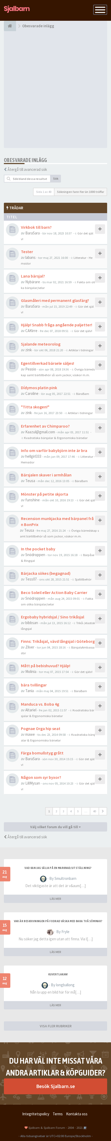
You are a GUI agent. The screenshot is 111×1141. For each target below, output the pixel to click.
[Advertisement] (55, 89)
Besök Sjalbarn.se (55, 1086)
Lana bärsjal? (33, 276)
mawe (30, 734)
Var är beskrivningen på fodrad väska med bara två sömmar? (58, 921)
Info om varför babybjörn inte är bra (54, 450)
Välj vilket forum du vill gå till (54, 827)
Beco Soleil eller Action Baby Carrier (54, 592)
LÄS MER (55, 899)
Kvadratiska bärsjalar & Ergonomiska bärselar (56, 438)
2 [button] (56, 811)
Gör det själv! (83, 331)
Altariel (30, 709)
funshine (32, 499)
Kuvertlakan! (58, 974)
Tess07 (31, 579)
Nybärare (32, 281)
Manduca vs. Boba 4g (40, 704)
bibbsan (31, 622)
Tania (29, 690)
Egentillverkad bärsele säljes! (47, 363)
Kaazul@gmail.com (40, 431)
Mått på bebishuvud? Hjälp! (45, 665)
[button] (103, 811)
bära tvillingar (34, 684)
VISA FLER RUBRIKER (56, 1026)
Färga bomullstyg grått (42, 752)
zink (28, 349)
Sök (55, 178)
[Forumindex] (10, 26)
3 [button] (63, 811)
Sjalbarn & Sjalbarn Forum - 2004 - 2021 (55, 1127)
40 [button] (94, 811)
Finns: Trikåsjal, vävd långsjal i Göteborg (58, 641)
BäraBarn (82, 393)
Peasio (30, 369)
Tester (27, 251)
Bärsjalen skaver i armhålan (46, 474)
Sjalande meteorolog (40, 344)
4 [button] (71, 811)
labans (30, 257)
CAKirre (31, 330)
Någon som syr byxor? (41, 777)
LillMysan (32, 783)
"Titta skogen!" (35, 406)
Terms (58, 1113)
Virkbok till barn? (36, 227)
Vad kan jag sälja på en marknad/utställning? (58, 868)
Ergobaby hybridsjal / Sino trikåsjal (52, 616)
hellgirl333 (33, 456)
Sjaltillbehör (83, 579)
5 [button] (78, 811)
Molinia (30, 671)
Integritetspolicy (35, 1113)
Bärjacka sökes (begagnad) (45, 573)
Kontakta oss (77, 1113)
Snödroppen (35, 554)
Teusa (30, 480)
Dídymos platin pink (39, 387)
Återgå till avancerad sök (27, 169)
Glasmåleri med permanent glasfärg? (55, 300)
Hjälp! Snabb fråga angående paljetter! (56, 324)
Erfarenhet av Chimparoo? (45, 426)
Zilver (29, 647)
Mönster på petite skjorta (44, 494)
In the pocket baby (38, 548)
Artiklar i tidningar (81, 350)
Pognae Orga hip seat (40, 728)
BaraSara (32, 233)
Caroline (31, 393)
